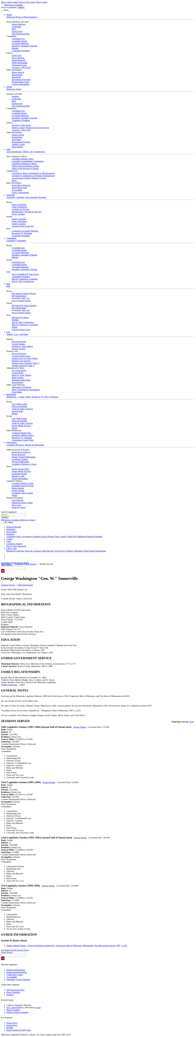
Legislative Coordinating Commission (28, 161)
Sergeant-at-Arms (19, 65)
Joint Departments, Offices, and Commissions (25, 152)
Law (8, 332)
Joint (8, 149)
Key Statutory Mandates (72, 551)
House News (11, 1023)
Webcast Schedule (19, 406)
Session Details (79, 727)
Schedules (10, 195)
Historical (10, 534)
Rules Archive (18, 377)
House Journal (18, 72)
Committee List (18, 39)
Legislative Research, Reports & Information (25, 445)
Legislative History (14, 544)
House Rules (17, 75)
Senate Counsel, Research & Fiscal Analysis (30, 127)
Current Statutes (18, 344)
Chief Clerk (17, 55)
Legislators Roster (19, 474)
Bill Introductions (19, 296)
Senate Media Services (21, 426)
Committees (11, 238)
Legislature (11, 536)
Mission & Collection (15, 551)
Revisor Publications (20, 462)
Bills (8, 284)
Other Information (25, 585)
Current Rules (17, 373)
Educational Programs (21, 79)
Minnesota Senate (13, 89)
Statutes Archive (18, 349)
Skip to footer (41, 2)
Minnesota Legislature (13, 5)
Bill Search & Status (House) (24, 293)
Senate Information (20, 478)
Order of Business (19, 207)
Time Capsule (60, 536)
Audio (24, 404)
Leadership (16, 27)
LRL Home (6, 564)
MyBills (15, 320)
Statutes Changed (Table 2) (23, 365)
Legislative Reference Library (24, 164)
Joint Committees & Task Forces (25, 274)
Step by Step (11, 546)
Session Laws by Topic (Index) (25, 358)
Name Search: (7, 952)
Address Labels (18, 144)
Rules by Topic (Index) (21, 375)
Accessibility (17, 190)
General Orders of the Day (23, 226)
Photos (14, 414)
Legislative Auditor (20, 459)
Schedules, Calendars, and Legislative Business (26, 197)
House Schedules (19, 204)
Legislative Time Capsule (22, 493)
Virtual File (71, 536)
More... (15, 180)
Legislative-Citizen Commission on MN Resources (33, 173)
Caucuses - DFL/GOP (21, 67)
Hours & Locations (33, 551)
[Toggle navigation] (2, 10)
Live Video (16, 404)
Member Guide (18, 476)
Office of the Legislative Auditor (25, 166)
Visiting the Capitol (14, 975)
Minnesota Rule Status (21, 380)
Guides (9, 539)
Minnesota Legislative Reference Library (18, 520)
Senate (9, 87)
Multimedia (11, 394)
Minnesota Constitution (21, 387)
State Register (17, 382)
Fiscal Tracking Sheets (21, 301)
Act (28, 298)
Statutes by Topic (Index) (22, 346)
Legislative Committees (16, 240)
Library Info (11, 548)
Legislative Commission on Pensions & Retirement (33, 176)
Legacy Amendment (20, 192)
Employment (17, 31)
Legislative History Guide (22, 483)
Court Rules (17, 392)
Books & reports (19, 507)
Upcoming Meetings (20, 43)
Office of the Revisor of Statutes (25, 168)
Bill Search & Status (20, 317)
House (9, 14)
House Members (19, 24)
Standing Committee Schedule (24, 46)
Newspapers (11, 532)
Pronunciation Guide (20, 82)
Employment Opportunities (94, 551)
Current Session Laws (21, 329)
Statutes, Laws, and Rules (17, 334)
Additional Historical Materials (89, 536)
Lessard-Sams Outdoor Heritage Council (29, 178)
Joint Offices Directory (21, 185)
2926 (191, 722)
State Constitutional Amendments (26, 389)
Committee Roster (19, 41)
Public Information (19, 63)
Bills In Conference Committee (25, 279)
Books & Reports (13, 527)
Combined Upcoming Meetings (25, 231)
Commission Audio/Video (23, 440)
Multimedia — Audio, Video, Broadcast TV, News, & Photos (32, 397)
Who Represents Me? (21, 34)
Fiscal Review (18, 500)
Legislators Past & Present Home (15, 563)
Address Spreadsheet (20, 84)
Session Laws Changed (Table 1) (26, 363)
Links (8, 541)
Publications (11, 442)
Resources (22, 546)
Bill (23, 298)
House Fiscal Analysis (21, 452)
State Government (23, 536)
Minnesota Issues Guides (22, 502)
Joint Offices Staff (19, 188)
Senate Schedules (19, 219)
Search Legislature (9, 7)
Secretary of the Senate (21, 125)
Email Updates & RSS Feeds (18, 1030)
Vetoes (14, 327)
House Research (18, 60)
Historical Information (15, 970)
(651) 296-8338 (13, 1007)
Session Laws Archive (21, 361)
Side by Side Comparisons (23, 281)
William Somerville (9, 685)
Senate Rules (17, 137)
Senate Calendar (18, 224)
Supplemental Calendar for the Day (26, 212)
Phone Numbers (13, 1010)
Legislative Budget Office (22, 159)
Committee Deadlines (21, 51)
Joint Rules (16, 77)
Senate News (11, 1025)
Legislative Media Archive (23, 435)
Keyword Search (19, 341)
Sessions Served (8, 585)
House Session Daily (20, 469)
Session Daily (17, 411)
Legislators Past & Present (23, 486)
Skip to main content (9, 2)
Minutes (15, 48)
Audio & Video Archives (22, 409)
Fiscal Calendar (18, 214)
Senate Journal (18, 135)
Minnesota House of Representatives (21, 17)
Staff (14, 29)
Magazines (10, 529)
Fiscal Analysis (18, 58)
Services (58, 551)
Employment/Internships (16, 972)
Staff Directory (48, 551)
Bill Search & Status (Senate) (24, 305)
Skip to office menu (27, 2)
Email (38, 1007)
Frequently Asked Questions (18, 979)
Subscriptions (17, 147)
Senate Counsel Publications (24, 457)
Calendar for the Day (20, 209)
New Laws (16, 505)
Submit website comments (17, 1012)
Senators (15, 96)
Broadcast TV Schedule (22, 233)
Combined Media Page (21, 433)
